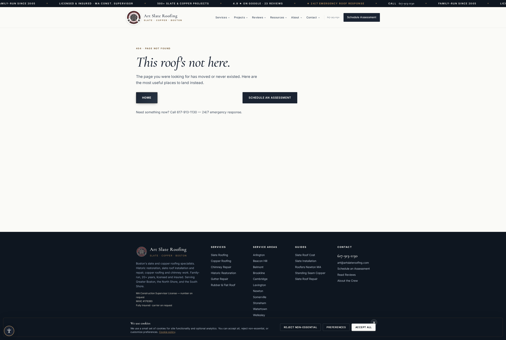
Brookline (259, 273)
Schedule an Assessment (353, 268)
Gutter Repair (219, 278)
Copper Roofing (221, 261)
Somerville (259, 297)
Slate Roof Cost (305, 255)
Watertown (260, 309)
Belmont (258, 267)
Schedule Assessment (361, 17)
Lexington (259, 285)
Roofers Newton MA (308, 267)
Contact (311, 17)
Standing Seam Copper (310, 273)
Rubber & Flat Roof (223, 285)
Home (146, 97)
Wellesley (259, 315)
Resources (277, 17)
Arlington (259, 255)
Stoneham (259, 303)
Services (221, 17)
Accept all (363, 327)
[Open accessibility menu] (9, 331)
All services (176, 97)
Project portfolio (218, 97)
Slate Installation (305, 261)
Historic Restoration (223, 273)
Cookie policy (167, 332)
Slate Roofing (219, 255)
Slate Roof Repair (306, 278)
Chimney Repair (221, 267)
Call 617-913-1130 (183, 112)
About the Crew (347, 280)
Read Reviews (346, 274)
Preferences (336, 327)
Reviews (257, 17)
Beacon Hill (260, 261)
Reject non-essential (300, 327)
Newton (258, 291)
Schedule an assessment (270, 97)
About (295, 17)
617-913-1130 (402, 3)
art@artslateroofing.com (353, 262)
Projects (239, 17)
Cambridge (260, 278)
